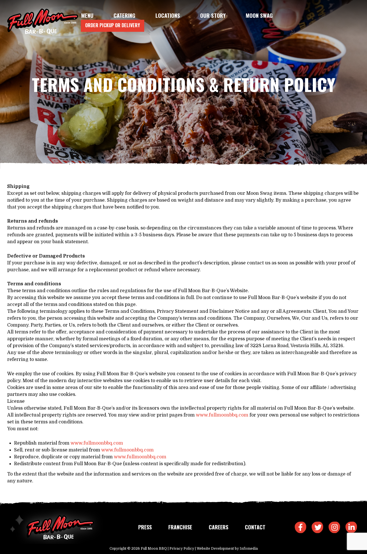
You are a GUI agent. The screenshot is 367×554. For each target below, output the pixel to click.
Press (145, 527)
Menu (87, 15)
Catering (124, 15)
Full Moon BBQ (154, 549)
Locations (167, 15)
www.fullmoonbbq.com (222, 415)
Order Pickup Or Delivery (112, 25)
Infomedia (249, 549)
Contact (255, 527)
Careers (218, 527)
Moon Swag (259, 15)
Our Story (213, 15)
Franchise (180, 527)
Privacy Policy (181, 549)
